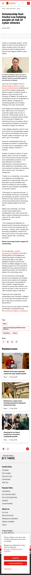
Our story (5, 512)
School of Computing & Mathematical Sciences (14, 328)
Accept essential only (15, 563)
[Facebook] (3, 341)
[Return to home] (11, 3)
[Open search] (28, 3)
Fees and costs (7, 476)
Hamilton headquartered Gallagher (11, 252)
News (18, 8)
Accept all (15, 558)
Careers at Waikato (8, 521)
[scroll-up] (27, 448)
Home (3, 8)
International (6, 491)
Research (5, 500)
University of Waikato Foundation (15, 311)
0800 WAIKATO (9, 533)
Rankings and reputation (10, 518)
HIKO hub (5, 482)
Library (4, 524)
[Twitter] (7, 341)
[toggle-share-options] (7, 448)
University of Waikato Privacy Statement (13, 550)
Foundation (6, 333)
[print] (3, 448)
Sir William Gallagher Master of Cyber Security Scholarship (13, 86)
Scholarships (6, 479)
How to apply (6, 473)
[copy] (16, 341)
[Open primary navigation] (3, 3)
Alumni (15, 333)
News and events (11, 8)
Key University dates (9, 494)
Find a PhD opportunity (9, 497)
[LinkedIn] (12, 341)
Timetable (5, 470)
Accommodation (7, 503)
